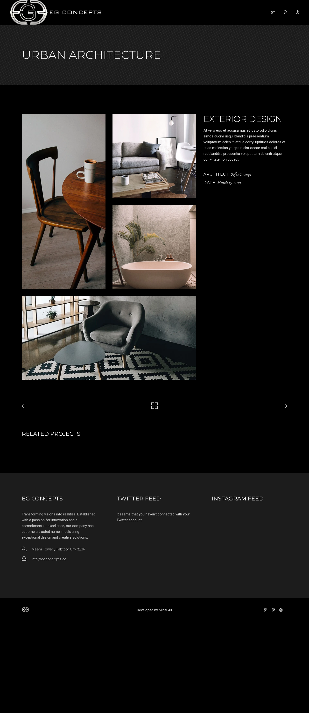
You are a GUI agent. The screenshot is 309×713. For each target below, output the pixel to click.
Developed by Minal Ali (154, 610)
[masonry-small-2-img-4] (109, 338)
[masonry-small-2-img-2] (154, 156)
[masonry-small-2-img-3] (154, 247)
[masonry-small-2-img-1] (63, 201)
